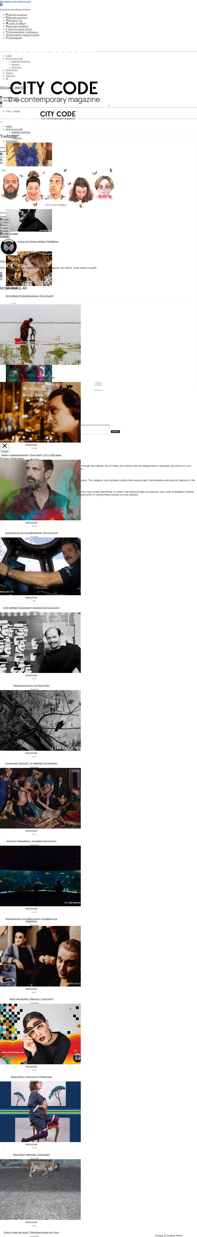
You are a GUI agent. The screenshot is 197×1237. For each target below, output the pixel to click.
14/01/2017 (10, 143)
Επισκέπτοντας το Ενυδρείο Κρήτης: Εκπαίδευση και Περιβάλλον (31, 920)
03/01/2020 (34, 381)
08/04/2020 (34, 767)
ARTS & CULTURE (14, 58)
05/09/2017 (34, 689)
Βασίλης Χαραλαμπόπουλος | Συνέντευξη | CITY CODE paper (31, 455)
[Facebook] (1, 103)
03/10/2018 (34, 1236)
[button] (1, 4)
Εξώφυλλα (16, 67)
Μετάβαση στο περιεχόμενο (15, 1)
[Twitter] (1, 105)
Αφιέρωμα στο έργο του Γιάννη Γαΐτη (31, 685)
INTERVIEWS (12, 70)
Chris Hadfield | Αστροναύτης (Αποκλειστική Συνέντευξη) (31, 607)
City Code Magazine (11, 261)
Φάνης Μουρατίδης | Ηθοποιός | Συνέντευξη (31, 999)
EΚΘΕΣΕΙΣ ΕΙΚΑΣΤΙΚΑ (21, 61)
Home (9, 56)
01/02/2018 (34, 1080)
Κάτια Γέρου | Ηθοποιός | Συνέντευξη (31, 1154)
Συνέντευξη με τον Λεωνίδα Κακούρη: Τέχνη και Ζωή (31, 533)
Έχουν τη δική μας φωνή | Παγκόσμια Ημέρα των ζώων (31, 1232)
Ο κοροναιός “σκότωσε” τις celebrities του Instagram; (31, 763)
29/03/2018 (34, 459)
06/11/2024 (34, 925)
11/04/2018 (34, 1003)
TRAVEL (9, 73)
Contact (10, 76)
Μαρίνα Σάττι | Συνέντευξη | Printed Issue (31, 1077)
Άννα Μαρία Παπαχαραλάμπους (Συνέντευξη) (30, 295)
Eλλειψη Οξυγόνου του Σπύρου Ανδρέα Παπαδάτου (32, 241)
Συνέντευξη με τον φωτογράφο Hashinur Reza (31, 377)
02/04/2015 (34, 611)
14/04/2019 (34, 845)
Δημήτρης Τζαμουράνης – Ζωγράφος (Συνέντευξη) (31, 841)
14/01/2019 (34, 1158)
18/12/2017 (34, 536)
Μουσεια (15, 64)
